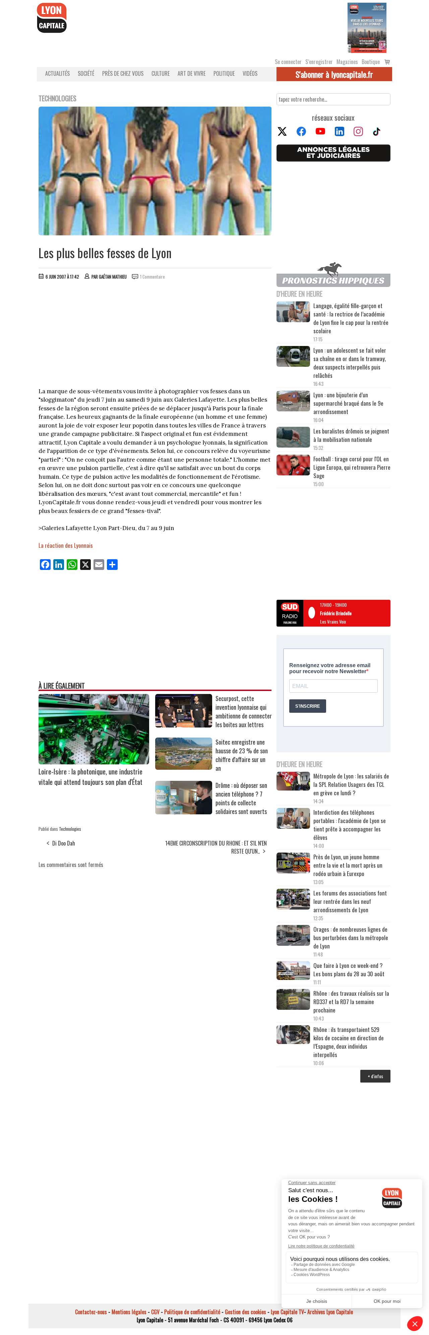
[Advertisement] (155, 335)
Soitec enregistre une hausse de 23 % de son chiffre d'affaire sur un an (242, 755)
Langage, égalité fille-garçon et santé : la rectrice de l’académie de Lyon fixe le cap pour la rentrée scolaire (350, 318)
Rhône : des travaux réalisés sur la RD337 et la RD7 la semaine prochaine (351, 1001)
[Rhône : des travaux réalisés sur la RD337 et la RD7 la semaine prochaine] (293, 1000)
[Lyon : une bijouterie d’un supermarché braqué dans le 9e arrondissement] (293, 402)
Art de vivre (191, 73)
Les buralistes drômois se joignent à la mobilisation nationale (351, 435)
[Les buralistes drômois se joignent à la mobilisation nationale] (293, 438)
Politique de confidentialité (192, 1312)
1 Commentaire (152, 276)
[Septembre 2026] (367, 27)
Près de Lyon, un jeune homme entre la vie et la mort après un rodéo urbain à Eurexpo (347, 865)
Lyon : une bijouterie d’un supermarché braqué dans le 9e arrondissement (348, 403)
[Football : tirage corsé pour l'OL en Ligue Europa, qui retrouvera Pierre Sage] (293, 466)
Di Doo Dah (63, 843)
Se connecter (288, 62)
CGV (155, 1312)
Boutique (371, 62)
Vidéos (250, 73)
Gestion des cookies (245, 1312)
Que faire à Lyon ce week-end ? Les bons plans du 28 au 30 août (348, 969)
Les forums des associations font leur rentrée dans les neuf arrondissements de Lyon (350, 901)
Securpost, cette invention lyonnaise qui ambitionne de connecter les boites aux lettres (244, 711)
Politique (224, 73)
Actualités (57, 73)
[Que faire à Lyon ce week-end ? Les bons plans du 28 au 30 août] (293, 971)
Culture (160, 73)
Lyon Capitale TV (287, 1312)
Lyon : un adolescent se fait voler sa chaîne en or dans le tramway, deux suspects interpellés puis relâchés (349, 363)
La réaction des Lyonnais (66, 545)
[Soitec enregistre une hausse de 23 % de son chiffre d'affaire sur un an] (183, 767)
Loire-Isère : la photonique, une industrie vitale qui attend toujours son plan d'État (90, 776)
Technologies (70, 828)
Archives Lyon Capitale (330, 1312)
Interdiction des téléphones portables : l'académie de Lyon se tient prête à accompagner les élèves (349, 824)
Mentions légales (129, 1312)
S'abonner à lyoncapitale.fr (334, 74)
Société (86, 73)
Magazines (347, 62)
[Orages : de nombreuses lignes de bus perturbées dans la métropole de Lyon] (293, 936)
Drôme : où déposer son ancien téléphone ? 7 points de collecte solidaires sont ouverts (241, 798)
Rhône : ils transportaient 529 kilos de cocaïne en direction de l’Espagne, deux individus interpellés (348, 1042)
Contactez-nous (91, 1312)
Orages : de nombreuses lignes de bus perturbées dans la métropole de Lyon (350, 937)
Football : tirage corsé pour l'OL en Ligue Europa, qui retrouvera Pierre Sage (351, 467)
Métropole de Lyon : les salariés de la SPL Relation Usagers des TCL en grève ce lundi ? (351, 784)
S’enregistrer (319, 62)
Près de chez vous (122, 73)
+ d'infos (375, 1076)
